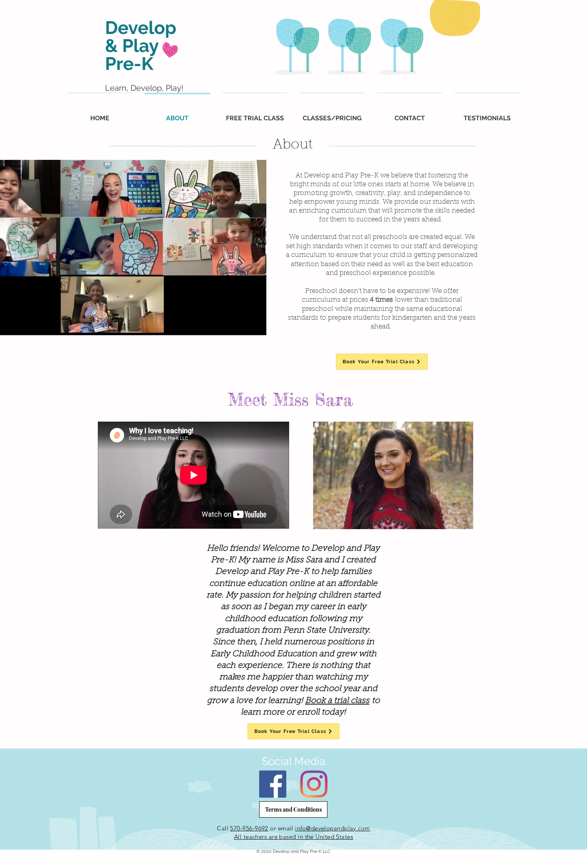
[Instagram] (313, 784)
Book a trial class (337, 701)
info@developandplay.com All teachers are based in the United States (302, 832)
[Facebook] (272, 784)
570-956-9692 (249, 828)
